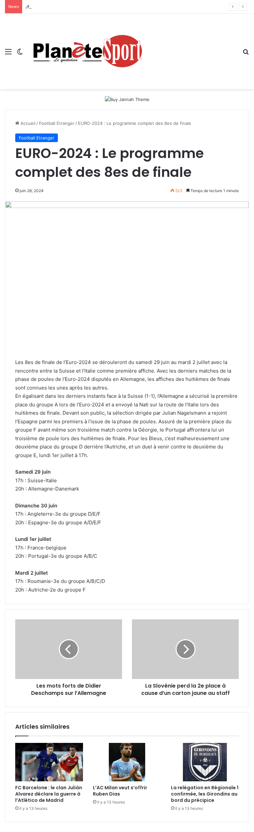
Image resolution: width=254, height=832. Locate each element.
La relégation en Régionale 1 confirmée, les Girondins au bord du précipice (204, 794)
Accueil (27, 123)
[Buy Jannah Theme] (127, 99)
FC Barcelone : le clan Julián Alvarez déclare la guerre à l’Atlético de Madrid (48, 794)
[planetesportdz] (86, 51)
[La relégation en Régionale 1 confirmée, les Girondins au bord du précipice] (205, 762)
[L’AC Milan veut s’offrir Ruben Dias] (127, 762)
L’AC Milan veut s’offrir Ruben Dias (120, 790)
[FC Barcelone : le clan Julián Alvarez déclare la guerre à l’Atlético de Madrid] (49, 762)
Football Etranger (56, 123)
